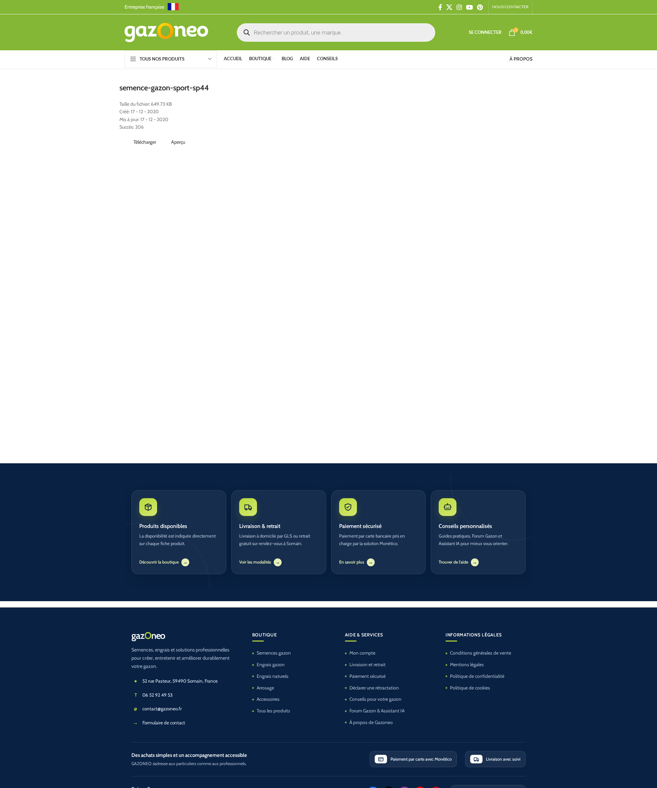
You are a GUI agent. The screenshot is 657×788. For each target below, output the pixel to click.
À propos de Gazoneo (371, 722)
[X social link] (449, 7)
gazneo (148, 636)
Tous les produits (273, 710)
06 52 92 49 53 (157, 695)
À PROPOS (521, 59)
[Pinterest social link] (480, 7)
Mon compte (362, 653)
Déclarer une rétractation (374, 687)
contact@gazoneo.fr (162, 708)
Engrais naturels (272, 676)
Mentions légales (467, 664)
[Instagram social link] (459, 7)
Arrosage (265, 687)
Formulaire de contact (163, 722)
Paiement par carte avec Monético (421, 759)
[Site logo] (166, 32)
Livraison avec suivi (503, 759)
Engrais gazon (271, 664)
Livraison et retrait (367, 664)
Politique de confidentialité (477, 676)
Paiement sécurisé (367, 676)
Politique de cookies (470, 687)
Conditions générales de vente (480, 653)
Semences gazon (274, 653)
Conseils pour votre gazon (375, 699)
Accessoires (268, 699)
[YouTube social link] (469, 7)
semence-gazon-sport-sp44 (164, 87)
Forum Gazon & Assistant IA (376, 710)
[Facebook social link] (440, 7)
